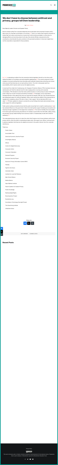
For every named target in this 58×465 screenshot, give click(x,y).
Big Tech (5, 77)
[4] (6, 101)
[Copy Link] (32, 223)
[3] (33, 93)
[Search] (50, 5)
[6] (34, 109)
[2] (37, 79)
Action (7, 329)
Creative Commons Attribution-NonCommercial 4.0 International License (33, 454)
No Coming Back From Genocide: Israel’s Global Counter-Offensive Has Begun (24, 331)
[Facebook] (25, 223)
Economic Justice (33, 233)
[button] (29, 261)
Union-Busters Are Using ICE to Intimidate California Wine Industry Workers (23, 379)
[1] (30, 33)
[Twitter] (28, 223)
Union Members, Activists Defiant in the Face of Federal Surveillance (21, 284)
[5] (52, 106)
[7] (8, 115)
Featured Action (9, 282)
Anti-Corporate (24, 233)
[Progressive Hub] (10, 5)
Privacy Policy (29, 448)
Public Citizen (29, 25)
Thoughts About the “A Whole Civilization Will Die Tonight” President (22, 431)
